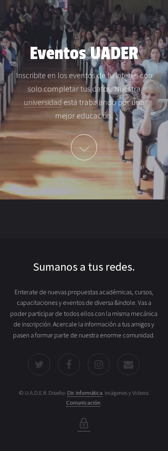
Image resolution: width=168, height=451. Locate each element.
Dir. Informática (84, 392)
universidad (43, 102)
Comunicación (83, 402)
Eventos (84, 147)
